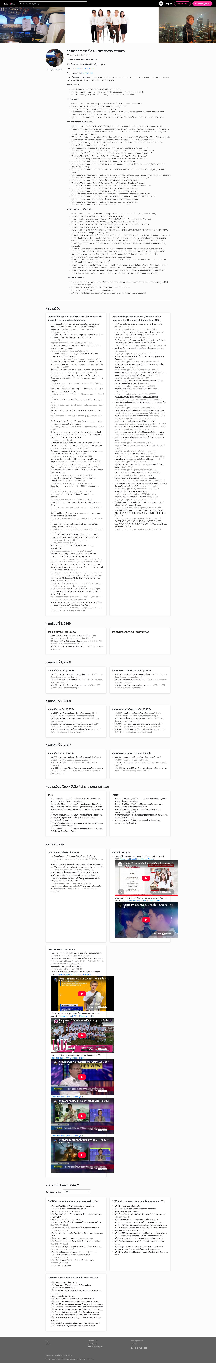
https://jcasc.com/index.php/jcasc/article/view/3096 (71, 448)
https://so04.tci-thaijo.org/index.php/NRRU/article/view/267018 (139, 481)
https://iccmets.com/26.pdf (61, 440)
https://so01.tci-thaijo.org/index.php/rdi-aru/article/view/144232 (140, 456)
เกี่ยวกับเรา (134, 1344)
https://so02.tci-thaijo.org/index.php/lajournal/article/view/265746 (140, 345)
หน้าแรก (48, 1344)
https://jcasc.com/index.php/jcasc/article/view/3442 (71, 483)
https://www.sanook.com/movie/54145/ (66, 969)
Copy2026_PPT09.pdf (65, 1249)
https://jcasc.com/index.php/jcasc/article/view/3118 (79, 462)
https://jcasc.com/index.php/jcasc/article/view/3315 (71, 491)
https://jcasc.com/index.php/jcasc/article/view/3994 (71, 500)
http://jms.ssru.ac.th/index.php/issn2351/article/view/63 (137, 494)
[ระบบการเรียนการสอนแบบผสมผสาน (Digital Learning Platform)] (10, 3)
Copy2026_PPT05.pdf (59, 1230)
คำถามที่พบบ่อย (93, 1344)
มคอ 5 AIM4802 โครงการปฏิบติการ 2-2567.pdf (132, 771)
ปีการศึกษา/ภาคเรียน (53, 1192)
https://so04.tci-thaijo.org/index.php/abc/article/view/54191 (138, 400)
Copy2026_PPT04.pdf (59, 1225)
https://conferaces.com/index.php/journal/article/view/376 (74, 372)
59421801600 (87, 73)
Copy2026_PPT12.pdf (59, 1263)
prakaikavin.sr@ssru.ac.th (80, 55)
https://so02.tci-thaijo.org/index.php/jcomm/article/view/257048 (140, 413)
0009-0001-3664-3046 (84, 69)
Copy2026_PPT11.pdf (59, 1257)
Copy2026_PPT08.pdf (59, 1244)
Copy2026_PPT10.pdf (88, 1252)
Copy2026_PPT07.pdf (85, 1238)
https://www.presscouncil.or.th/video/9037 (78, 956)
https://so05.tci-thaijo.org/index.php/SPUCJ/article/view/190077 (140, 435)
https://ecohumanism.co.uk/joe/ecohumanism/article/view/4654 (76, 359)
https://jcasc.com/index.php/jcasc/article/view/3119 (71, 456)
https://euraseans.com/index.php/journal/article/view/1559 (138, 518)
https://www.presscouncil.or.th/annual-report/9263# (71, 883)
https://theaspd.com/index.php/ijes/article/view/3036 (71, 351)
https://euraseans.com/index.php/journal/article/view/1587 (138, 529)
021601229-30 (67, 1355)
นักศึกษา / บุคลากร (202, 3)
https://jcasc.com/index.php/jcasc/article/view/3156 (77, 467)
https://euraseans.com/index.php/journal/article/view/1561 (138, 508)
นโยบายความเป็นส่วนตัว (95, 1346)
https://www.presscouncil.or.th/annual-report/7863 (74, 870)
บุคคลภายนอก (182, 3)
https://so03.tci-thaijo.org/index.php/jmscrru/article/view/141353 (140, 424)
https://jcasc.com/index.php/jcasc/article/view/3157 (71, 475)
